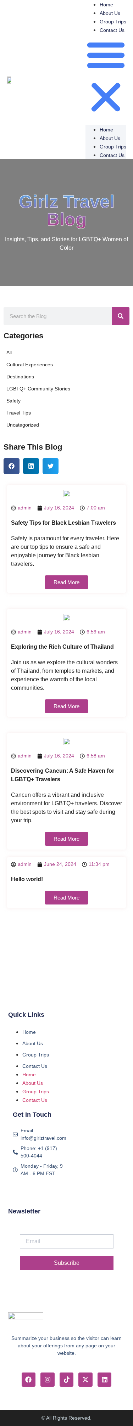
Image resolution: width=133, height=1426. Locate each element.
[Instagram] (47, 1380)
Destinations (20, 376)
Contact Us (112, 30)
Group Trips (113, 21)
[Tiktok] (67, 1380)
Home (106, 4)
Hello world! (27, 879)
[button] (105, 77)
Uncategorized (22, 425)
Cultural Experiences (29, 364)
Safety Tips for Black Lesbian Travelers (63, 523)
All (9, 352)
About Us (110, 13)
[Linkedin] (105, 1380)
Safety (13, 401)
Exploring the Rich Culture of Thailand (62, 647)
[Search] (120, 316)
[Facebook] (29, 1380)
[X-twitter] (85, 1380)
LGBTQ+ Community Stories (38, 388)
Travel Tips (18, 413)
